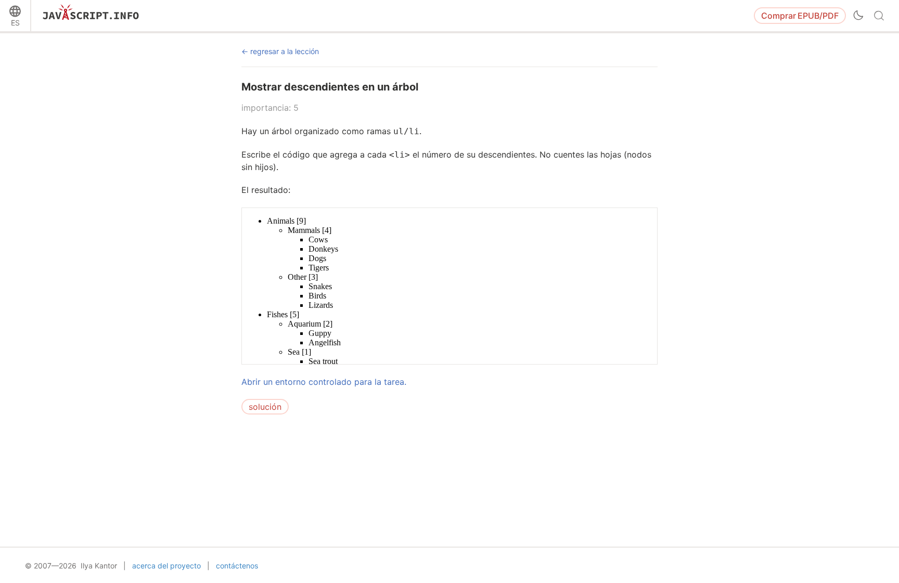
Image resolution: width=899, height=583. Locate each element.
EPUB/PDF (800, 15)
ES (15, 22)
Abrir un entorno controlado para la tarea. (323, 382)
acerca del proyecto (166, 565)
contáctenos (237, 565)
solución (265, 406)
